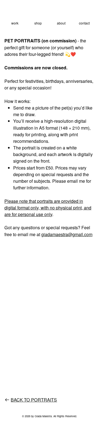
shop (38, 23)
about (61, 23)
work (14, 23)
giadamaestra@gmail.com (66, 234)
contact (84, 23)
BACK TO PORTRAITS (34, 399)
